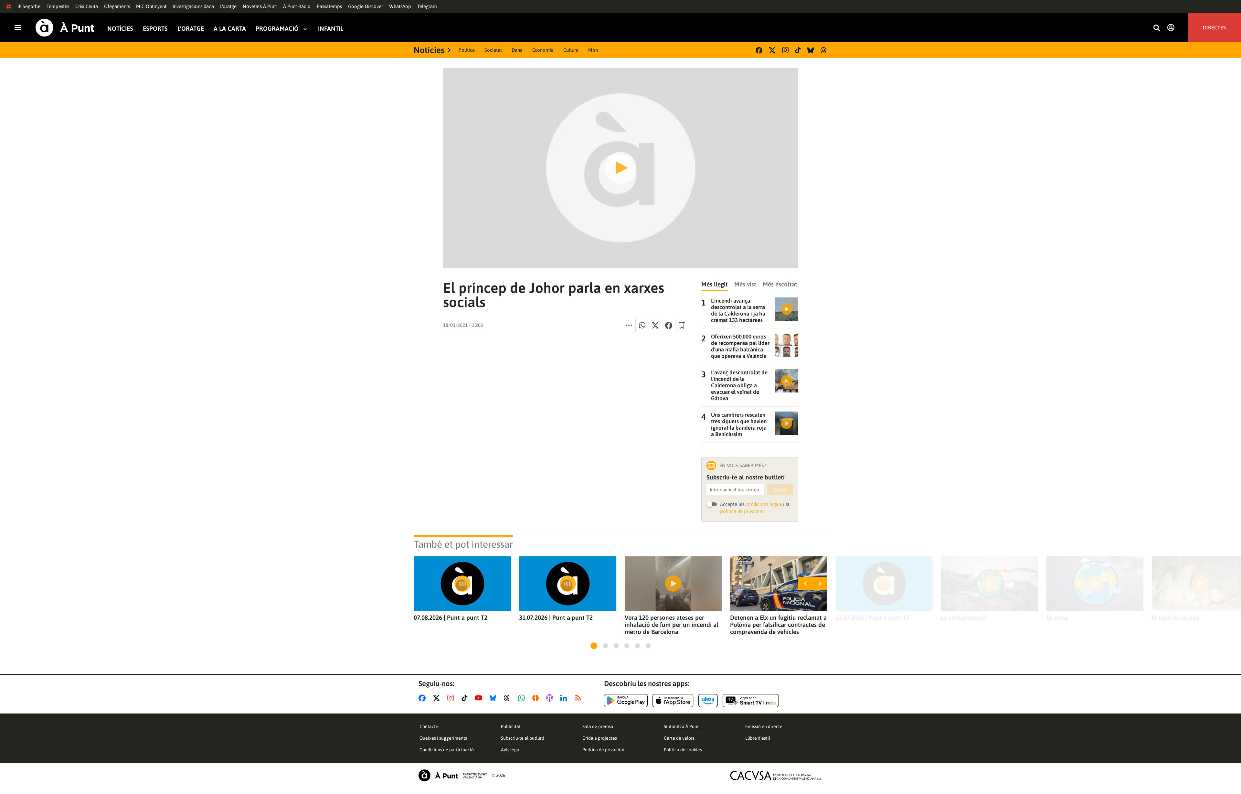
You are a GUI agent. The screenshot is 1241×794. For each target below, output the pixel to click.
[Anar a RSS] (579, 698)
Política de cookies (683, 749)
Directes (1214, 27)
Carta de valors (679, 738)
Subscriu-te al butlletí (522, 738)
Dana (517, 50)
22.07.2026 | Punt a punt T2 (872, 617)
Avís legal (511, 749)
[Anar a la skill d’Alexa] (708, 700)
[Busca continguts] (1157, 28)
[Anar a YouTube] (480, 698)
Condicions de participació (446, 749)
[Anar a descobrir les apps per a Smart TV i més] (751, 700)
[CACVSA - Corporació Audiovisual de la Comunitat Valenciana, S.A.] (775, 775)
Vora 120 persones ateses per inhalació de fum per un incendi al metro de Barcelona (671, 624)
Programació (277, 28)
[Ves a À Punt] (65, 28)
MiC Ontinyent (151, 6)
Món (593, 50)
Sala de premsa (597, 726)
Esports (155, 28)
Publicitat (511, 726)
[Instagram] (785, 50)
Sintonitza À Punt (681, 726)
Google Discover (365, 6)
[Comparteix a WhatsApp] (642, 325)
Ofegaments (117, 6)
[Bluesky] (810, 50)
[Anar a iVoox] (536, 698)
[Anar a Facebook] (423, 698)
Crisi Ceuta (86, 6)
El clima (1057, 617)
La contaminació (963, 617)
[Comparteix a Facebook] (668, 325)
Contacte (428, 726)
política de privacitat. (742, 511)
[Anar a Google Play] (626, 700)
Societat (493, 50)
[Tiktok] (798, 50)
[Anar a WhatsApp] (522, 698)
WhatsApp (400, 6)
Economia (543, 50)
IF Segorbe (28, 6)
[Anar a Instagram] (452, 698)
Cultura (570, 50)
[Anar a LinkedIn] (564, 698)
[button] (593, 645)
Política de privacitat (603, 749)
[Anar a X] (437, 698)
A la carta (230, 28)
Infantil (330, 28)
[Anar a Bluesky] (494, 698)
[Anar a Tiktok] (465, 698)
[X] (772, 50)
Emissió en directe (763, 726)
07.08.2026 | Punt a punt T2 (450, 617)
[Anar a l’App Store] (673, 700)
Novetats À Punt (260, 6)
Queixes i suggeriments (443, 738)
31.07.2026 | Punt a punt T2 (556, 617)
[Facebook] (759, 50)
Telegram (427, 6)
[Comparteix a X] (655, 325)
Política (467, 50)
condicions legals (764, 504)
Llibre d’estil (757, 738)
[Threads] (824, 50)
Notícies (120, 28)
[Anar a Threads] (508, 698)
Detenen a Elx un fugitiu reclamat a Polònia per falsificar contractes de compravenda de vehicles (778, 624)
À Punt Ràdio (297, 6)
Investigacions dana (193, 6)
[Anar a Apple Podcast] (551, 698)
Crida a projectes (599, 738)
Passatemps (329, 6)
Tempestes (58, 6)
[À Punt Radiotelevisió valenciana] (453, 775)
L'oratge (228, 6)
